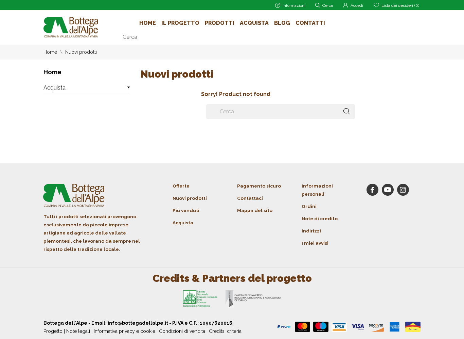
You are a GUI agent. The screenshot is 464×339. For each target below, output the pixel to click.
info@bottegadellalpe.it (138, 323)
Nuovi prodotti (190, 198)
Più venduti (186, 210)
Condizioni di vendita (182, 331)
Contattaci (250, 198)
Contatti (310, 23)
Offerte (181, 186)
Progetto (53, 331)
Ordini (309, 206)
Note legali (78, 331)
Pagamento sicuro (259, 186)
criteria (234, 331)
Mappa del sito (254, 210)
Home (147, 23)
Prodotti (219, 23)
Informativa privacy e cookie (124, 331)
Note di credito (320, 218)
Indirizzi (311, 230)
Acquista (254, 23)
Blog (282, 23)
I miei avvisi (315, 243)
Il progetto (180, 23)
